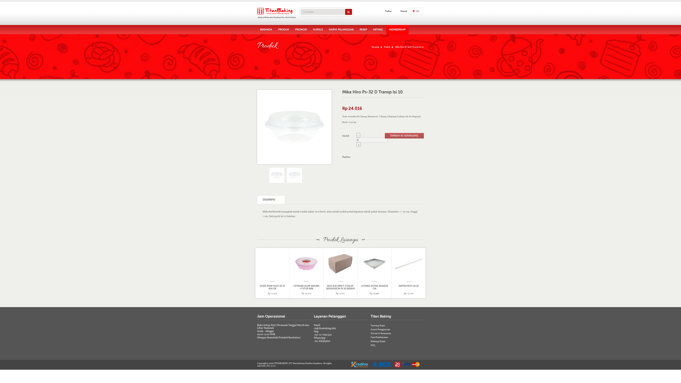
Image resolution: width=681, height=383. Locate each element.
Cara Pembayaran (379, 337)
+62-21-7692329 (322, 334)
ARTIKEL (378, 29)
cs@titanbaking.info (325, 328)
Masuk (403, 11)
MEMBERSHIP (397, 29)
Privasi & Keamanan (381, 333)
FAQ (373, 345)
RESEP (363, 29)
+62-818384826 (322, 341)
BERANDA (266, 29)
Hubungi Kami (378, 341)
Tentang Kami (378, 325)
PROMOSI (301, 29)
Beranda (375, 47)
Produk (387, 47)
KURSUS (318, 29)
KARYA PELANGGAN (341, 29)
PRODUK (283, 29)
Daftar (388, 11)
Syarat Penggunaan (380, 329)
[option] (294, 127)
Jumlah (345, 135)
